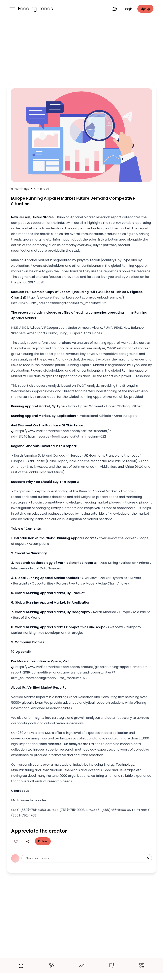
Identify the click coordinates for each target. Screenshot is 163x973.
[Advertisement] (81, 50)
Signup (145, 9)
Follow (43, 841)
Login (129, 9)
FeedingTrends (35, 9)
